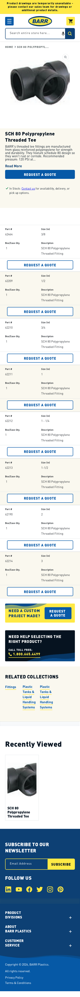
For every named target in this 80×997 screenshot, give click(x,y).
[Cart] (70, 21)
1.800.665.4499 (26, 654)
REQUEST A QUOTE (40, 265)
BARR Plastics (38, 964)
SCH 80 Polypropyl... (33, 47)
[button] (9, 21)
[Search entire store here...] (69, 33)
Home (9, 47)
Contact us (28, 188)
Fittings (10, 687)
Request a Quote (40, 174)
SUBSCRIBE (61, 864)
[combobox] (40, 33)
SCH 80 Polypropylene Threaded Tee (18, 812)
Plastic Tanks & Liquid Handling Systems (29, 696)
